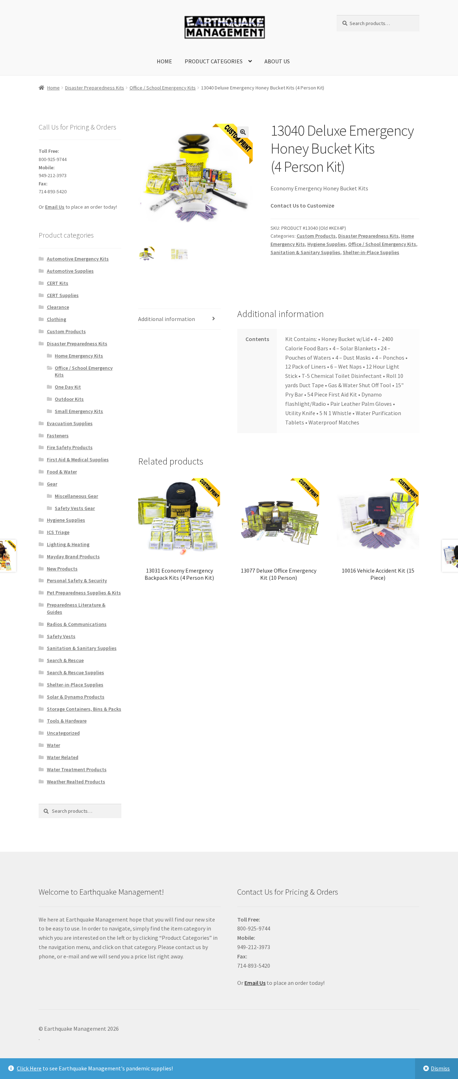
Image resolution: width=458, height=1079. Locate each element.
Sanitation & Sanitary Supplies (305, 252)
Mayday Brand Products (73, 556)
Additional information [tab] (166, 318)
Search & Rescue (65, 660)
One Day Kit (68, 387)
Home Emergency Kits (79, 356)
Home (164, 61)
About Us (277, 61)
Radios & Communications (77, 624)
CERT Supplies (63, 295)
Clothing (56, 319)
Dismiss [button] (440, 1068)
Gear (52, 484)
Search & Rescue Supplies (75, 672)
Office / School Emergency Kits (163, 87)
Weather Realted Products (76, 781)
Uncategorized (63, 733)
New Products (62, 568)
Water (53, 745)
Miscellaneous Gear (76, 496)
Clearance (58, 307)
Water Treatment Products (77, 769)
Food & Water (62, 471)
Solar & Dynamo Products (75, 697)
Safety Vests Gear (75, 508)
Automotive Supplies (70, 271)
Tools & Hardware (67, 721)
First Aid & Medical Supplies (78, 459)
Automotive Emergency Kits (78, 259)
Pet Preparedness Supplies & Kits (84, 592)
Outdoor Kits (69, 399)
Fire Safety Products (70, 447)
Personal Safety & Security (77, 580)
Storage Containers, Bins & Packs (84, 709)
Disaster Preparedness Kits (94, 87)
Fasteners (58, 435)
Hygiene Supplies (326, 244)
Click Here (29, 1068)
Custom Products (316, 236)
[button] (243, 132)
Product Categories (214, 61)
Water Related (62, 757)
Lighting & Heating (68, 544)
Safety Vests (61, 636)
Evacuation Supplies (70, 423)
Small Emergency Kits (79, 411)
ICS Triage (58, 532)
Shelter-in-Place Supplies (371, 252)
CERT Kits (57, 283)
